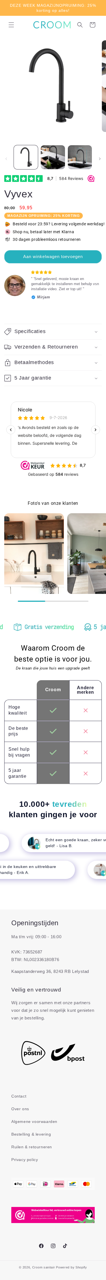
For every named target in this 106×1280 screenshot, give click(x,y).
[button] (11, 25)
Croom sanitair (43, 1267)
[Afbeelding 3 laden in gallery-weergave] (80, 157)
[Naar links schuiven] (6, 159)
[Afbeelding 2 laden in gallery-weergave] (53, 157)
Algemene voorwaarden (34, 1121)
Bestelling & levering (31, 1134)
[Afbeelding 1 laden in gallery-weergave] (26, 157)
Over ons (20, 1109)
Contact (18, 1096)
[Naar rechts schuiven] (100, 159)
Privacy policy (24, 1159)
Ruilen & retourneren (31, 1147)
